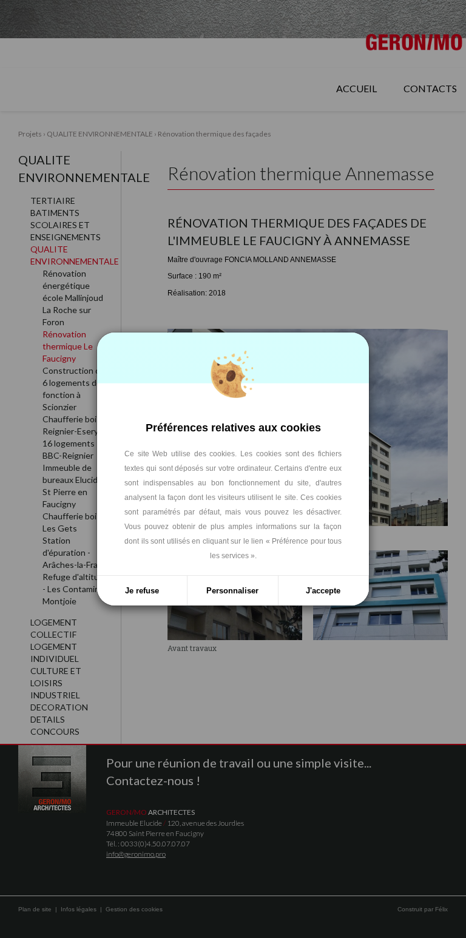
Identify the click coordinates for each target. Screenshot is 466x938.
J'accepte (323, 590)
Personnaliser (232, 590)
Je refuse (142, 590)
